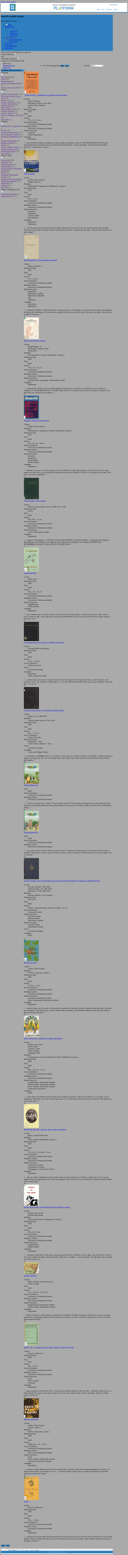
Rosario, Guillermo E (9, 103)
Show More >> (7, 119)
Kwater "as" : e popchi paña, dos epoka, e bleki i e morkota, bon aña (49, 1347)
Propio (3, 145)
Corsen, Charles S (7, 113)
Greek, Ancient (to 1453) (10, 88)
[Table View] (6, 68)
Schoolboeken (6, 166)
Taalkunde (5, 183)
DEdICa (37, 1550)
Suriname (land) (7, 196)
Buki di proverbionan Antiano (35, 341)
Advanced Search (15, 40)
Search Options (10, 37)
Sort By (86, 66)
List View (13, 31)
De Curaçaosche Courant (10, 134)
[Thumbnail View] (8, 66)
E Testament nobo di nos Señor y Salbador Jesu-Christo (44, 642)
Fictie (3, 173)
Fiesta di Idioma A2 (31, 832)
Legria (26, 1502)
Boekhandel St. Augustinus (11, 126)
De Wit (3, 130)
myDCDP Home (114, 4)
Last (67, 65)
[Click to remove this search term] (15, 54)
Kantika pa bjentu (30, 963)
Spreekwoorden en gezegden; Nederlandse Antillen (11, 180)
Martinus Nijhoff (7, 143)
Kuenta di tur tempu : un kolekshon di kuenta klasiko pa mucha (47, 1207)
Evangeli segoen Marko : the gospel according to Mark (44, 710)
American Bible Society (9, 132)
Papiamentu (109, 9)
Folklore (4, 185)
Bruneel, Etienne (7, 111)
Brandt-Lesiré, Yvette (9, 109)
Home (98, 9)
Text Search (13, 42)
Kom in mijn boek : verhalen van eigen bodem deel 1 (43, 1038)
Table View (9, 48)
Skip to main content (8, 2)
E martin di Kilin (30, 573)
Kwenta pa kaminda (31, 1419)
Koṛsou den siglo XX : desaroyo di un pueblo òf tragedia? (45, 1129)
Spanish (116, 9)
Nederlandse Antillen (8, 194)
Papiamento (5, 77)
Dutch (103, 9)
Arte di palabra (29, 174)
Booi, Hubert (6, 107)
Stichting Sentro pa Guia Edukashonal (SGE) (10, 150)
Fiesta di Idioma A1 (31, 785)
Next (62, 65)
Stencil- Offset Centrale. (10, 147)
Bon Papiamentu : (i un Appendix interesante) (40, 260)
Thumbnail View (11, 46)
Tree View (14, 35)
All (19, 1550)
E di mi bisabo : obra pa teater (35, 501)
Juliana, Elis (5, 100)
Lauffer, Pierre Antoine (9, 94)
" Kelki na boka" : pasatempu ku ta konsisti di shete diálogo (45, 95)
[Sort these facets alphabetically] (2, 75)
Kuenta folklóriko (30, 1276)
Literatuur (4, 162)
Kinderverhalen (6, 164)
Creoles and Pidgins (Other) (11, 83)
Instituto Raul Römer (8, 141)
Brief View (14, 33)
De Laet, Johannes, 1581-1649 (12, 115)
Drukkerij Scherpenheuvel (10, 137)
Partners (27, 1550)
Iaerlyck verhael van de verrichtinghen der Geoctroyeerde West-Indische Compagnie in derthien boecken (62, 881)
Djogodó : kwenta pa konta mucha (36, 421)
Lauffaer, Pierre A (7, 105)
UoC (23, 1550)
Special (32, 1550)
